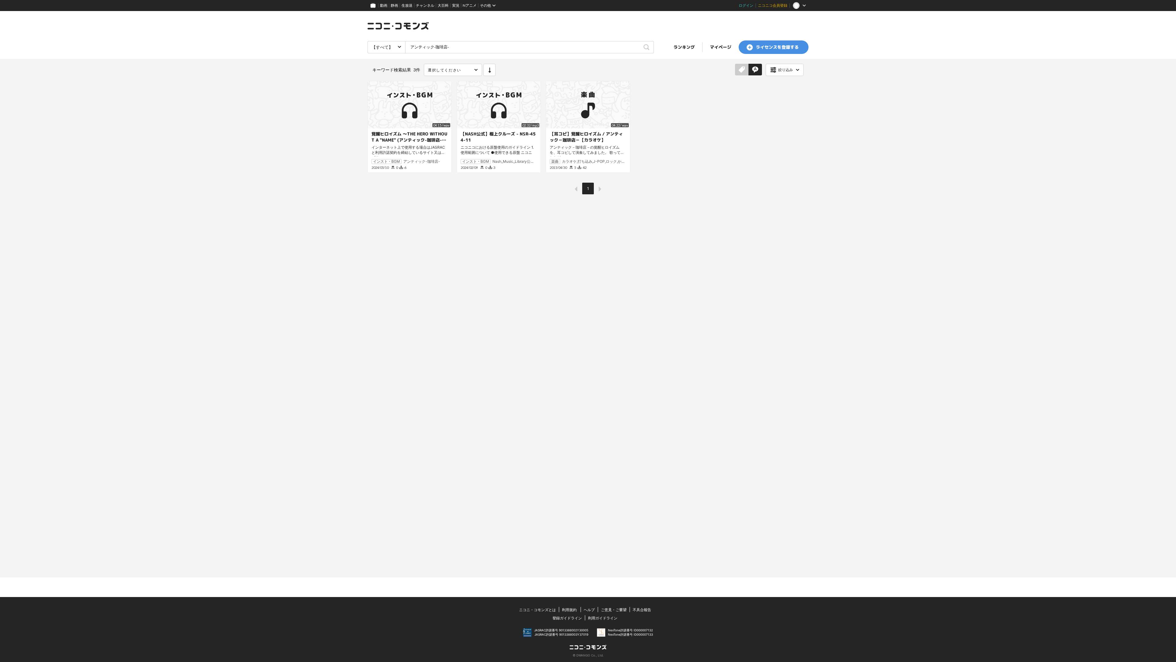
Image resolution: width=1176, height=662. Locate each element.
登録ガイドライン (567, 618)
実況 (455, 5)
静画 (394, 5)
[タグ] (741, 70)
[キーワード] (755, 70)
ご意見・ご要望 (614, 609)
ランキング (684, 47)
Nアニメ (470, 5)
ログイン (746, 5)
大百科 (443, 5)
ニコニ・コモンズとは (537, 609)
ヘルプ (589, 609)
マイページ (720, 47)
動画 (383, 5)
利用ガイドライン (602, 618)
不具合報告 (642, 609)
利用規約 (569, 609)
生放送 (407, 5)
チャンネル (425, 5)
